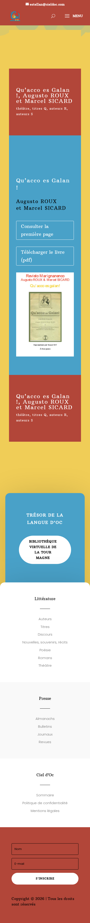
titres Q (39, 108)
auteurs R (58, 108)
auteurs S (24, 114)
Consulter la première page (37, 230)
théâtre (23, 108)
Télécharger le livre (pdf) (43, 256)
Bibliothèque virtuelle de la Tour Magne (43, 549)
